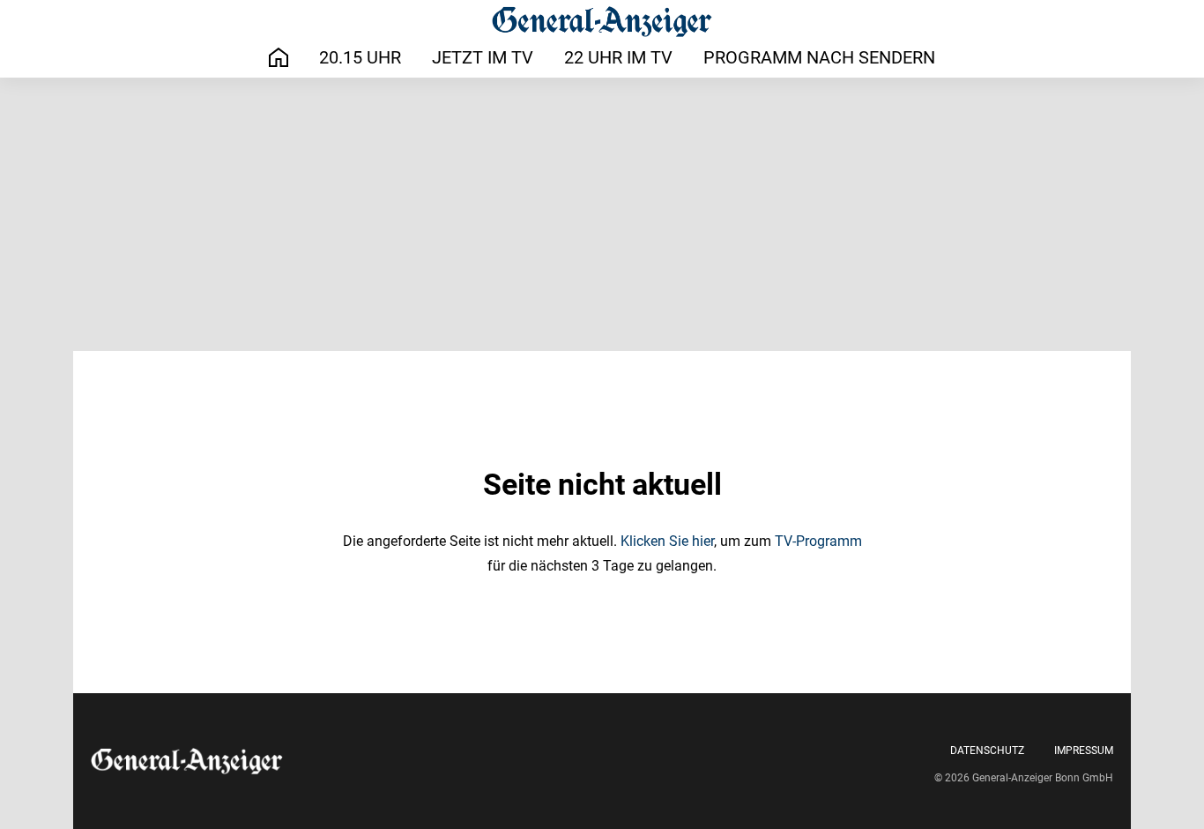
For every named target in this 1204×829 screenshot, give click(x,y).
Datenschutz (987, 750)
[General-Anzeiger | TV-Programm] (602, 21)
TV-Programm (818, 541)
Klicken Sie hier (667, 541)
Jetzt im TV (482, 57)
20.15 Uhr (360, 57)
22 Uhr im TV (618, 57)
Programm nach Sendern (819, 57)
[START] (278, 57)
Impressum (1083, 750)
